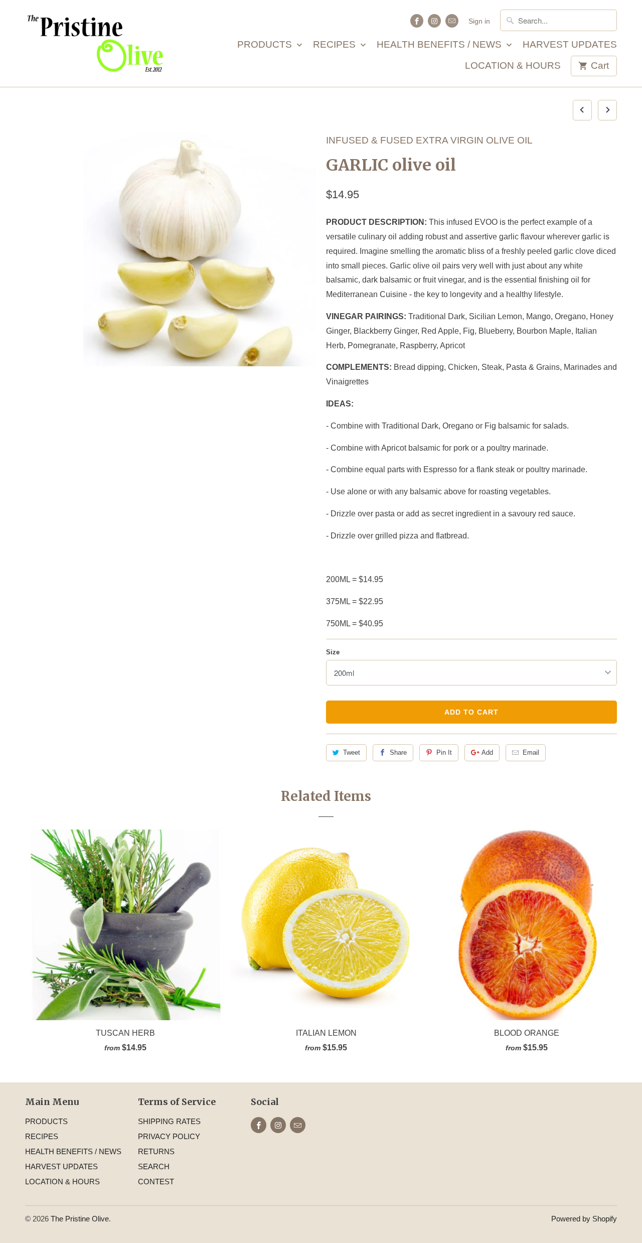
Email (531, 752)
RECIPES (335, 45)
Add (487, 752)
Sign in (479, 21)
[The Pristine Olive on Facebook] (416, 21)
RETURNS (156, 1151)
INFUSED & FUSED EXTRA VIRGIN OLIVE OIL (429, 140)
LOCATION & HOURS (513, 66)
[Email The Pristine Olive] (451, 21)
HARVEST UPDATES (570, 45)
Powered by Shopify (584, 1218)
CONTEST (156, 1181)
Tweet (351, 752)
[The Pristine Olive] (95, 43)
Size (333, 652)
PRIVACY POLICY (169, 1136)
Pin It (444, 752)
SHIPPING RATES (169, 1121)
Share (398, 752)
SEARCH (154, 1166)
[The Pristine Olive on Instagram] (434, 21)
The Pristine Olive (80, 1218)
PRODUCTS (265, 45)
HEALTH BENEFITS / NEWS (440, 45)
